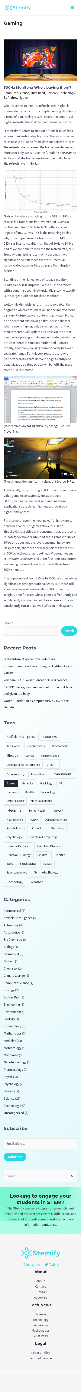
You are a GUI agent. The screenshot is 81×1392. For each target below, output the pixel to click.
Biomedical (11, 954)
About (40, 1281)
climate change (50, 755)
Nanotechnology (15, 1062)
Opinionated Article (56, 819)
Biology (12, 755)
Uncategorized (14, 1113)
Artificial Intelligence (21, 737)
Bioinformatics (61, 746)
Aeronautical (12, 911)
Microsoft (57, 810)
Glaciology (46, 783)
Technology (67, 93)
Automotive (13, 746)
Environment (61, 774)
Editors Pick (12, 997)
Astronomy (50, 737)
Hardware (12, 792)
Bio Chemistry (13, 940)
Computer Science (16, 93)
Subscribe (15, 1157)
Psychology (14, 837)
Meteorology (12, 1048)
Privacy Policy (40, 1353)
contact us (49, 1225)
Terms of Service (40, 1358)
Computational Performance (23, 764)
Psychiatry (57, 828)
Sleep (10, 863)
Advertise (40, 1297)
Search (8, 623)
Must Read (38, 93)
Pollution (38, 828)
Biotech (9, 961)
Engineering (12, 1004)
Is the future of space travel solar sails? (30, 659)
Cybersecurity (15, 774)
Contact (40, 1286)
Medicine (14, 810)
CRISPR (52, 764)
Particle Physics (16, 828)
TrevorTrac (11, 431)
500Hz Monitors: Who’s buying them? (37, 88)
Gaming (11, 783)
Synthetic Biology (46, 872)
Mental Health (37, 810)
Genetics (27, 783)
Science (60, 855)
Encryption (37, 774)
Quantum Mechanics (19, 846)
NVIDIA (34, 819)
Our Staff (40, 1292)
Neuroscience (15, 819)
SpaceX (47, 863)
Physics (9, 1077)
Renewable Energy (19, 855)
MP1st (71, 481)
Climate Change (14, 976)
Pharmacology (13, 1070)
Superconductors (17, 872)
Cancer (29, 755)
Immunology (48, 792)
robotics (42, 855)
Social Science (28, 863)
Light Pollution (15, 801)
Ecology (9, 990)
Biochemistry (36, 746)
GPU (61, 783)
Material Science (41, 801)
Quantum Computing (43, 837)
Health (29, 792)
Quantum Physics (48, 846)
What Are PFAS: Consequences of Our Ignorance (35, 680)
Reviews (52, 93)
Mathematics (12, 1033)
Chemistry (11, 968)
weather (37, 882)
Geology (9, 1019)
